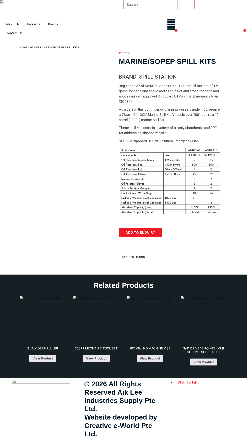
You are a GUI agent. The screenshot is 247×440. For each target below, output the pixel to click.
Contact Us (14, 33)
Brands (53, 24)
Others (35, 47)
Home (24, 47)
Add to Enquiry (140, 232)
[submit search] (187, 4)
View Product (42, 358)
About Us (12, 24)
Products (33, 24)
